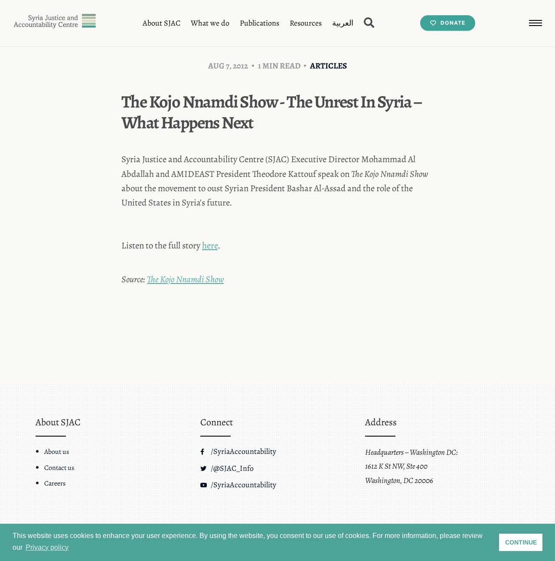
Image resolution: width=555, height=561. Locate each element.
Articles (328, 66)
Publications (259, 23)
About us (56, 452)
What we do (210, 23)
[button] (535, 22)
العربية (342, 23)
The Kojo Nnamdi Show (185, 279)
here (210, 245)
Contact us (59, 468)
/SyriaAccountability (242, 451)
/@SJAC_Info (231, 468)
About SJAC (161, 23)
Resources (306, 23)
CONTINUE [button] (521, 542)
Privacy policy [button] (47, 547)
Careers (54, 483)
